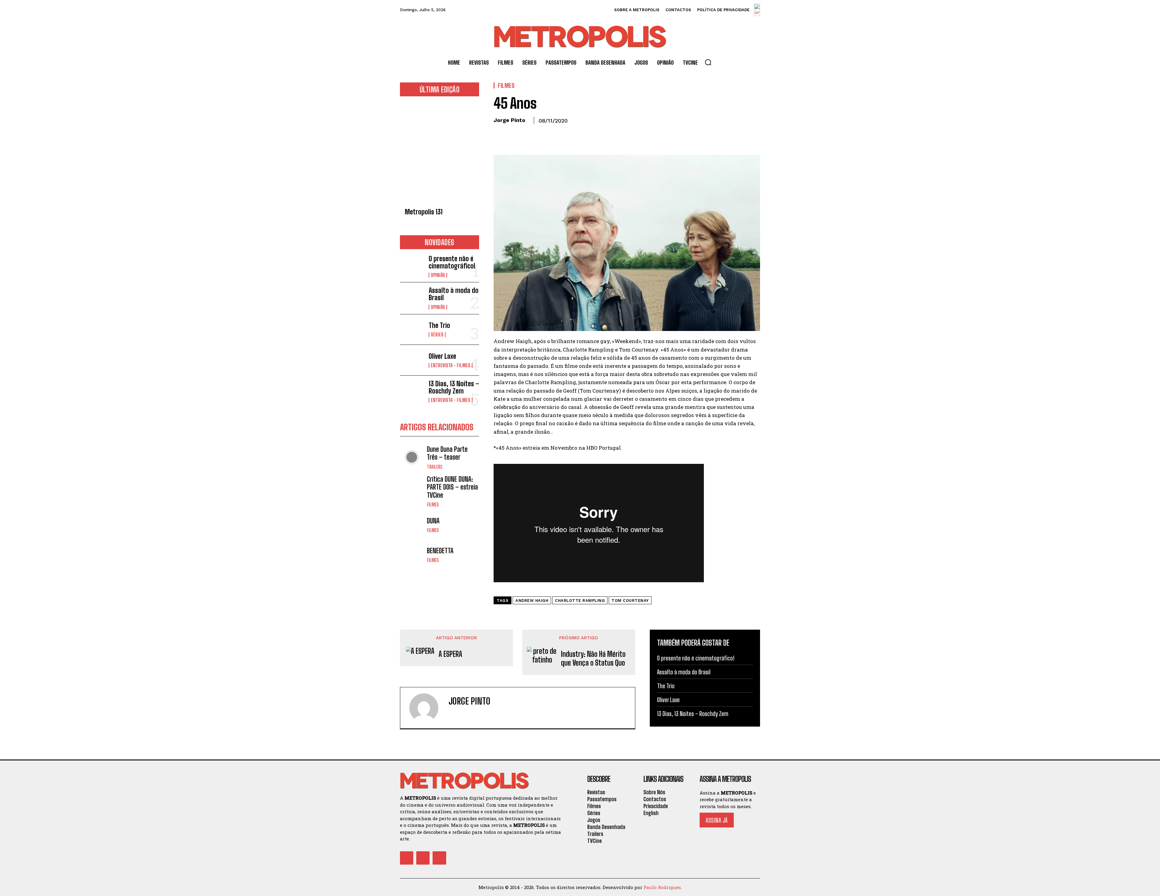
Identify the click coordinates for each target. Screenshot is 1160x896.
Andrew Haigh (531, 600)
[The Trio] (412, 329)
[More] (555, 134)
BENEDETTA (440, 551)
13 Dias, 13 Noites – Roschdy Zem (454, 387)
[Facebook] (500, 134)
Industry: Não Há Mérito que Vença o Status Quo (593, 658)
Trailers (434, 466)
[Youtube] (439, 858)
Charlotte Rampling (580, 600)
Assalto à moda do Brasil (453, 294)
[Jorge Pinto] (427, 707)
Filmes (433, 504)
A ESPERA (450, 654)
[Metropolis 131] (439, 153)
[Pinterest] (527, 134)
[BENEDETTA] (412, 555)
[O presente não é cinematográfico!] (412, 266)
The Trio (439, 325)
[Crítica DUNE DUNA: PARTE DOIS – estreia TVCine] (412, 487)
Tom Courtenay (630, 600)
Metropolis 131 (424, 212)
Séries (437, 334)
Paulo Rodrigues (662, 887)
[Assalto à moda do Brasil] (412, 297)
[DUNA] (412, 525)
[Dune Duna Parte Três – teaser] (412, 457)
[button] (708, 62)
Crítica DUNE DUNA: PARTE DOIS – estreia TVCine (452, 487)
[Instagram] (461, 714)
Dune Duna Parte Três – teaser (447, 453)
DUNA (433, 521)
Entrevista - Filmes (450, 365)
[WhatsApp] (541, 134)
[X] (513, 134)
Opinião (438, 275)
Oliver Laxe (442, 356)
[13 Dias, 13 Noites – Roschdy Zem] (412, 391)
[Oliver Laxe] (412, 360)
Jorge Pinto (509, 120)
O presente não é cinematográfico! (452, 262)
